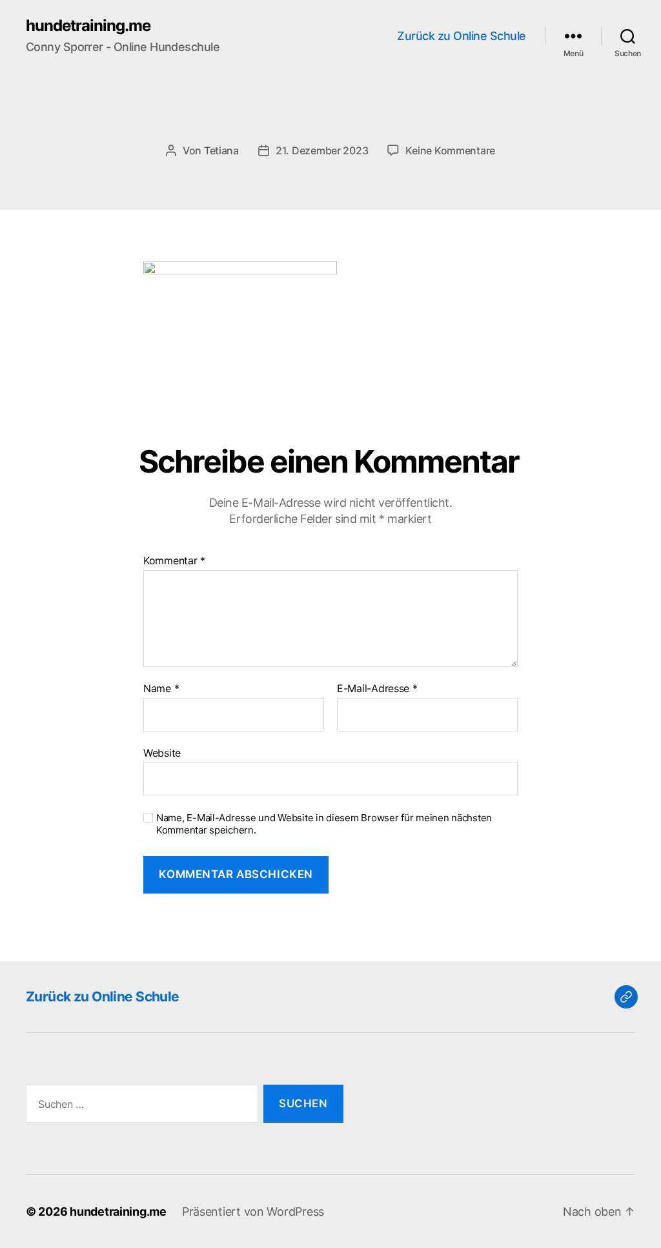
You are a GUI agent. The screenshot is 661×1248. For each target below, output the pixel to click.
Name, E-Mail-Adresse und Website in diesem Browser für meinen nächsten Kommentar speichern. (324, 824)
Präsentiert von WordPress (253, 1211)
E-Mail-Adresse (377, 689)
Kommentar (174, 561)
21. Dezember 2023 (322, 150)
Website (162, 752)
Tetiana (221, 150)
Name (161, 689)
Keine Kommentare (450, 150)
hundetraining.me (88, 26)
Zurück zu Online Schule (461, 36)
